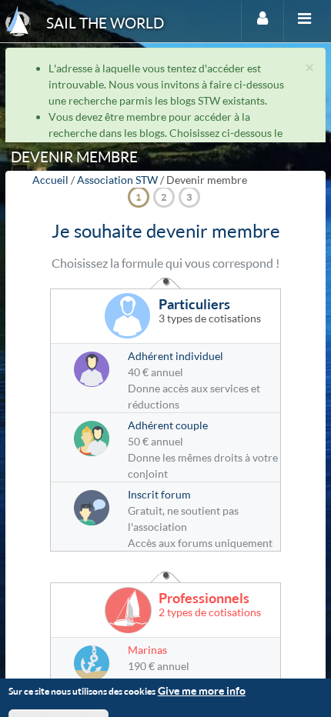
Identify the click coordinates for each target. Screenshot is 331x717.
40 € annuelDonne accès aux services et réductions (194, 380)
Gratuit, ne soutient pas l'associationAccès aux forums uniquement (200, 518)
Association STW (117, 179)
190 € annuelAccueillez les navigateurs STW (201, 666)
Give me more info (202, 690)
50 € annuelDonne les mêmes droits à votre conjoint (203, 449)
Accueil (50, 179)
